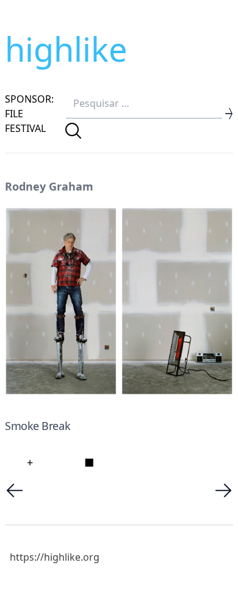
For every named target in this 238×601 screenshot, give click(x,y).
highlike (66, 48)
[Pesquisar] (73, 130)
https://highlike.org (54, 557)
